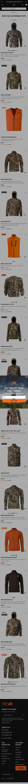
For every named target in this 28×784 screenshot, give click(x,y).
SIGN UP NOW (14, 401)
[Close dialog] (27, 377)
